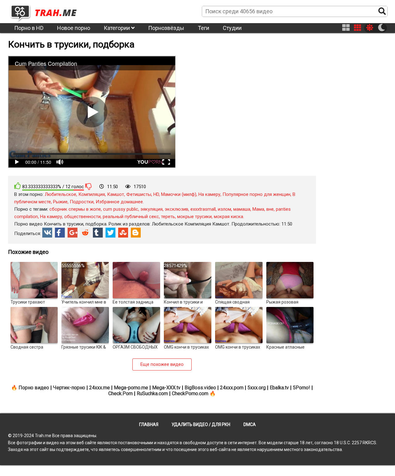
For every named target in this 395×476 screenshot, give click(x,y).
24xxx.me (99, 388)
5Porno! (301, 388)
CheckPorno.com (190, 393)
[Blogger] (136, 233)
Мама (258, 209)
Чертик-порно (69, 388)
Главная (148, 424)
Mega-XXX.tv (166, 388)
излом (224, 209)
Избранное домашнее (119, 202)
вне (270, 209)
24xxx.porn (231, 388)
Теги (203, 28)
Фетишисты (138, 194)
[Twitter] (110, 233)
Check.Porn (120, 393)
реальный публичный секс (131, 216)
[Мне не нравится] (88, 186)
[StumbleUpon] (123, 233)
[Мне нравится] (17, 186)
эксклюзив (176, 209)
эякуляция (151, 209)
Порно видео (34, 388)
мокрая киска (228, 216)
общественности (82, 216)
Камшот (115, 194)
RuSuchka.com (152, 393)
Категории (117, 28)
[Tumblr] (98, 233)
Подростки (82, 202)
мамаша (241, 209)
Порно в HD (29, 28)
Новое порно (73, 28)
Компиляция (91, 194)
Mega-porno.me (131, 388)
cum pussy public (120, 209)
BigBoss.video (200, 388)
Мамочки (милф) (178, 194)
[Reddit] (85, 233)
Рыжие (60, 202)
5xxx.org (256, 388)
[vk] (47, 233)
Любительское (60, 194)
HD (156, 194)
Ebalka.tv (279, 388)
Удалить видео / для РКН (201, 424)
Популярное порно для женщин (256, 194)
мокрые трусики (194, 216)
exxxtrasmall (203, 209)
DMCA (249, 424)
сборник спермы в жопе (75, 209)
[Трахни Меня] (46, 11)
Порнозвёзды (166, 28)
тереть (168, 216)
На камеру (209, 194)
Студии (232, 28)
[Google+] (72, 233)
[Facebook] (60, 233)
